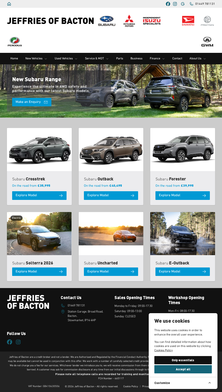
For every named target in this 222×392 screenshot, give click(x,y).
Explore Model (26, 195)
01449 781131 (76, 305)
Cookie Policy (130, 386)
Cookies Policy (163, 350)
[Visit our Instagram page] (175, 4)
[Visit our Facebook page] (168, 4)
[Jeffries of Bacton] (9, 4)
